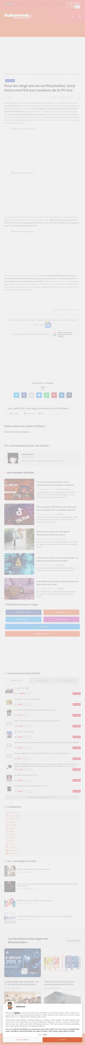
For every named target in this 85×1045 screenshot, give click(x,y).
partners (17, 1013)
